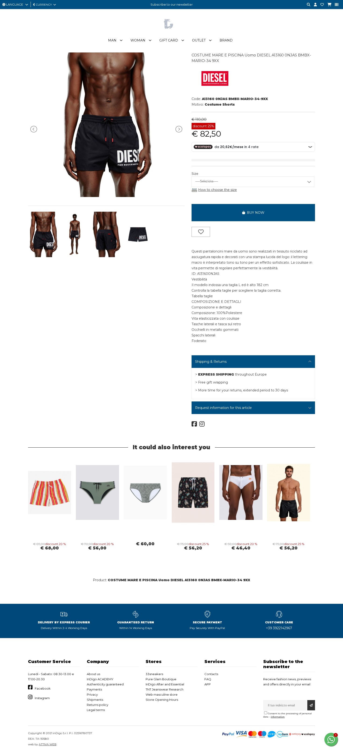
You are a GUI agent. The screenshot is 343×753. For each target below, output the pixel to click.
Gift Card (168, 40)
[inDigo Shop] (171, 32)
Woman (137, 40)
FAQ (207, 679)
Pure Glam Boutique (161, 679)
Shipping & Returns (211, 361)
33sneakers (154, 674)
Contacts (211, 674)
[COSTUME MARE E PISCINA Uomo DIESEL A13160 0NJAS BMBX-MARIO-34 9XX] (106, 196)
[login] (313, 5)
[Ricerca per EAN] (334, 5)
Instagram (42, 698)
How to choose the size (217, 190)
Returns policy (97, 705)
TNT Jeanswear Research (164, 689)
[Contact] (320, 5)
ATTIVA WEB (47, 744)
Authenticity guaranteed (105, 684)
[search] (306, 5)
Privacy (92, 694)
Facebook (43, 688)
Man (112, 40)
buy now (254, 213)
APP (207, 684)
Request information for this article (223, 408)
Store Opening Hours (162, 699)
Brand (226, 40)
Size (195, 174)
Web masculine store (162, 694)
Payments (94, 689)
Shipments (95, 699)
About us (93, 674)
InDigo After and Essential (165, 684)
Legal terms (96, 710)
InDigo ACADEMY (100, 679)
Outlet (199, 40)
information (278, 716)
